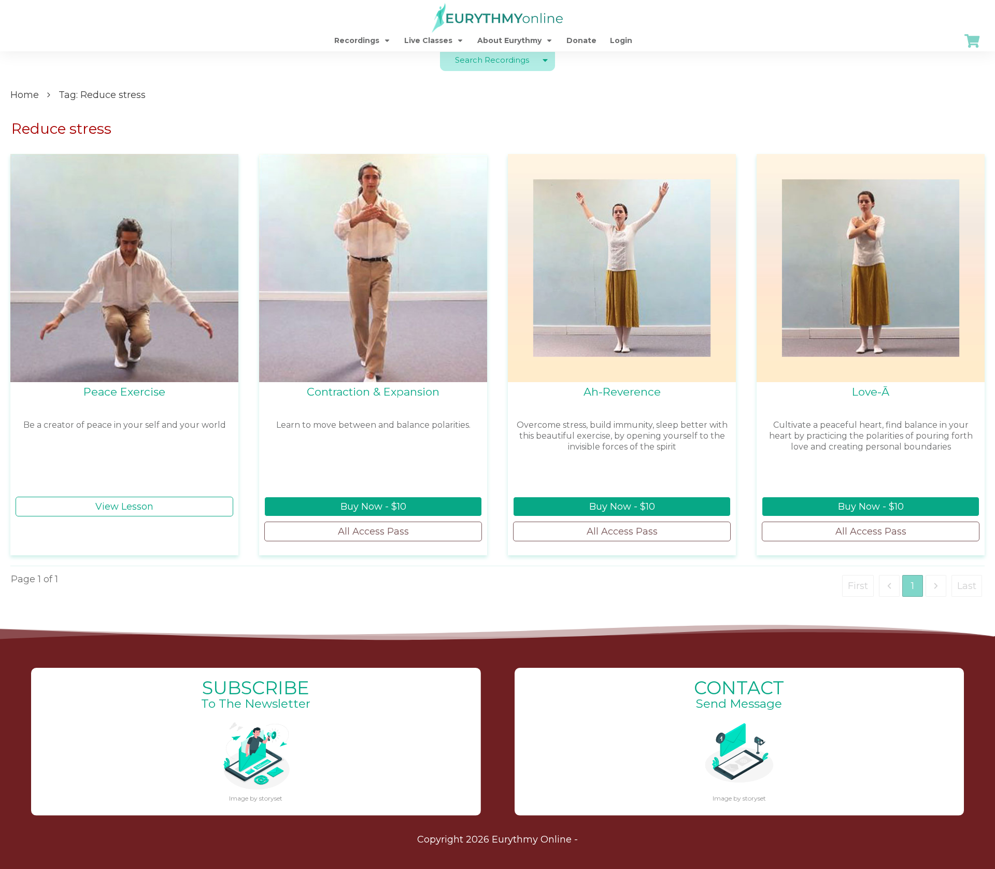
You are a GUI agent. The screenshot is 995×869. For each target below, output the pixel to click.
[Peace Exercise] (124, 268)
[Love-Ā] (871, 268)
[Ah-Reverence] (622, 268)
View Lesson (124, 506)
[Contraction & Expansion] (373, 268)
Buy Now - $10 (373, 506)
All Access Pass (373, 531)
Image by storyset (255, 798)
